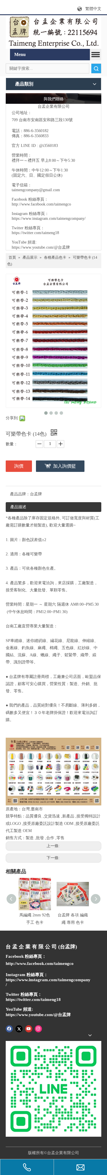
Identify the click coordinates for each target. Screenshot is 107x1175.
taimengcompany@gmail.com (36, 190)
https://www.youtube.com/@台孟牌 (41, 247)
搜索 (96, 68)
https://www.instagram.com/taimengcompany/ (49, 218)
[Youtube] (28, 1028)
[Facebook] (9, 1028)
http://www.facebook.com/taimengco (41, 204)
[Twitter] (19, 1028)
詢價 (18, 466)
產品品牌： (20, 494)
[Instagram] (38, 1028)
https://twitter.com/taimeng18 (35, 233)
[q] (53, 32)
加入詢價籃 (64, 466)
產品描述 (18, 507)
